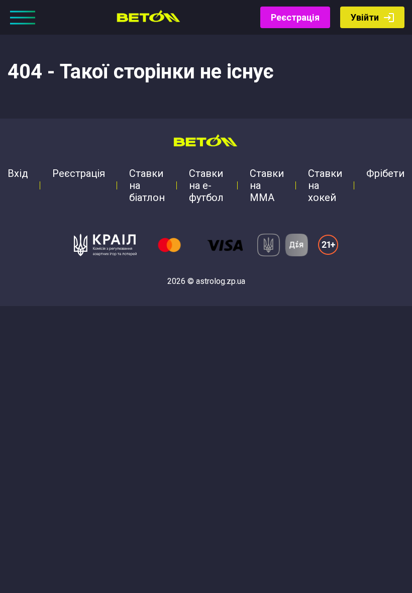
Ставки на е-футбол (206, 185)
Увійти (365, 17)
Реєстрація (295, 17)
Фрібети (385, 173)
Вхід (18, 173)
